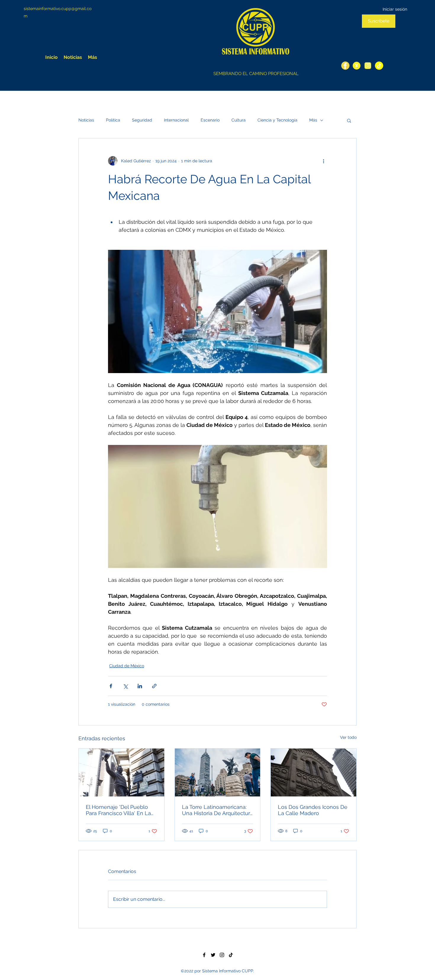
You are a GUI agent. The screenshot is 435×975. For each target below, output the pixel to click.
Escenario (210, 120)
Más (313, 120)
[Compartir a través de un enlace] (154, 686)
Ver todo (348, 737)
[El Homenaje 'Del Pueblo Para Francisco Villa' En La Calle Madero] (121, 772)
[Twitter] (356, 65)
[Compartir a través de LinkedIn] (140, 686)
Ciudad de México (126, 665)
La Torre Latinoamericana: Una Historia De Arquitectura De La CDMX (217, 810)
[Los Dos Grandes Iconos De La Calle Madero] (313, 772)
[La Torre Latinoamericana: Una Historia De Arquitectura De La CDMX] (217, 772)
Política (113, 120)
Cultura (238, 120)
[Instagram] (368, 65)
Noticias (86, 120)
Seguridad (142, 120)
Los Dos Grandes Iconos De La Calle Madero (312, 810)
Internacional (176, 120)
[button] (349, 120)
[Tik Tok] (231, 955)
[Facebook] (345, 65)
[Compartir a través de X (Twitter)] (125, 686)
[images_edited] (379, 65)
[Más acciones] (323, 160)
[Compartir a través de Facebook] (111, 686)
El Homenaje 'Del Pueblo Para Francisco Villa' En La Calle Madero (118, 810)
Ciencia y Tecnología (277, 120)
